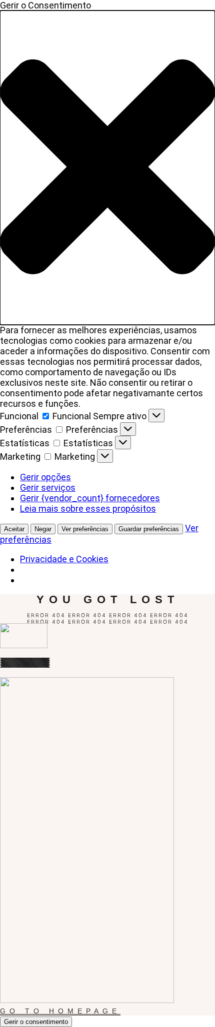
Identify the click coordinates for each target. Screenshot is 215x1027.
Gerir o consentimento (36, 1022)
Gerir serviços (48, 487)
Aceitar (14, 529)
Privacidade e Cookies (64, 559)
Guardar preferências (148, 529)
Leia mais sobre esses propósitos (88, 508)
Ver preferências (85, 529)
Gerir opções (45, 477)
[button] (107, 167)
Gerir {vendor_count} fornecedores (90, 498)
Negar (43, 529)
